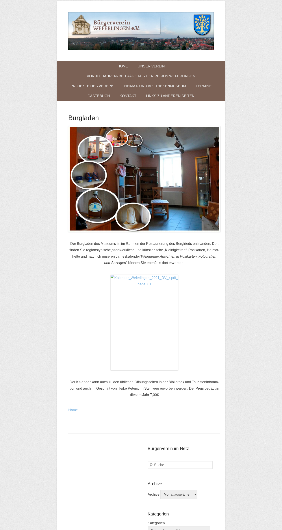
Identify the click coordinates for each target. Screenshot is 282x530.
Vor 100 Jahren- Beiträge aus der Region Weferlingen (141, 76)
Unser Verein (151, 66)
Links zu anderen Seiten (170, 96)
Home (122, 66)
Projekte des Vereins (92, 86)
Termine (204, 86)
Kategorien (156, 523)
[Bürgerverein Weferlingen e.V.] (141, 31)
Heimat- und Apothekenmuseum (155, 86)
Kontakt (128, 96)
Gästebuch (98, 96)
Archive (154, 494)
